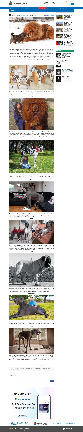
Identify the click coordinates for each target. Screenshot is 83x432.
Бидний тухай (11, 428)
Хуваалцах (47, 15)
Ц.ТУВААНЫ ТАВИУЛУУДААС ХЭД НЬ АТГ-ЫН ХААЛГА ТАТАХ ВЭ (67, 72)
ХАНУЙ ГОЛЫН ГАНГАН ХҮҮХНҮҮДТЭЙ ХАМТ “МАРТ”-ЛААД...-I (66, 56)
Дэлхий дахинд (42, 8)
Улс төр (13, 8)
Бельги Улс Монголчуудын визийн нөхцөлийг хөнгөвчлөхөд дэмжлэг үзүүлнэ (68, 17)
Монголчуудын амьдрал (28, 8)
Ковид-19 (64, 8)
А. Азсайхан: (14, 15)
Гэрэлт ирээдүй (59, 8)
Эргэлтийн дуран (13, 10)
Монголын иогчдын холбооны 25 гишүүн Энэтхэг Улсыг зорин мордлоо (68, 29)
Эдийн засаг (35, 8)
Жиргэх (52, 15)
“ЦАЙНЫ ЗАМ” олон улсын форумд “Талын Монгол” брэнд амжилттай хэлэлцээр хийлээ (68, 43)
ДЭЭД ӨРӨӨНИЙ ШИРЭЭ (65, 62)
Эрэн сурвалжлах (19, 8)
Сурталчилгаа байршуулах (19, 428)
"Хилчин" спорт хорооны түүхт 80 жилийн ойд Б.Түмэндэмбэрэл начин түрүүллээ (68, 36)
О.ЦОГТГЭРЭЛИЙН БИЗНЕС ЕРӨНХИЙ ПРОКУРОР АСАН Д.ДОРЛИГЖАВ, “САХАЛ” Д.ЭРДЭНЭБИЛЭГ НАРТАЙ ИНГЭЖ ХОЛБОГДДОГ (64, 82)
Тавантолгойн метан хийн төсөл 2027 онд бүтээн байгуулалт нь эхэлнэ (68, 23)
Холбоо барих (27, 428)
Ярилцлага (53, 8)
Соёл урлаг (48, 8)
